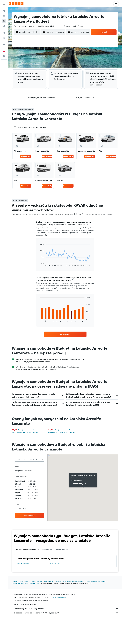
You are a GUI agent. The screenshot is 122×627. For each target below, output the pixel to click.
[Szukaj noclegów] (4, 16)
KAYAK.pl (15, 581)
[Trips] (4, 44)
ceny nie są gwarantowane (57, 597)
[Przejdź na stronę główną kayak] (16, 3)
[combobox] (24, 26)
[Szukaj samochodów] (4, 21)
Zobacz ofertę (25, 156)
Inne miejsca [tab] (47, 549)
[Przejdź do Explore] (4, 32)
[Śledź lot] (4, 37)
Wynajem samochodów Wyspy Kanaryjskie (70, 581)
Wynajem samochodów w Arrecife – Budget (26, 583)
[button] (4, 3)
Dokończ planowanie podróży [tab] (27, 549)
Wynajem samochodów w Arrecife (97, 581)
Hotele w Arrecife (55, 564)
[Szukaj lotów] (4, 11)
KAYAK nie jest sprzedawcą (25, 604)
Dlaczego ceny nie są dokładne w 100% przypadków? (36, 613)
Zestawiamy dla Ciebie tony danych (29, 608)
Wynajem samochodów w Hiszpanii (42, 581)
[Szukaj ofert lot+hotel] (4, 26)
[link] (65, 334)
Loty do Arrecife (23, 564)
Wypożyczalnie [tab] (62, 549)
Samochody (24, 581)
